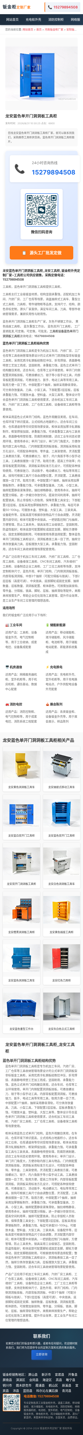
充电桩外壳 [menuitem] (33, 19)
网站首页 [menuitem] (12, 19)
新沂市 (46, 1374)
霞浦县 (40, 1385)
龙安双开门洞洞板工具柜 (21, 884)
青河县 (66, 1390)
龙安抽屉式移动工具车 (61, 787)
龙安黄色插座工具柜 (61, 932)
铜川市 (7, 1385)
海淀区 (47, 1380)
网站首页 (28, 29)
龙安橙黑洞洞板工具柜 (21, 932)
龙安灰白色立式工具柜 (61, 1029)
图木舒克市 (23, 1385)
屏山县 (33, 1374)
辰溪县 (66, 1385)
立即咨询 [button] (41, 1354)
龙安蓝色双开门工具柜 (61, 835)
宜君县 (59, 1374)
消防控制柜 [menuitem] (56, 19)
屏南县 (7, 1380)
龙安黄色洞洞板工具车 (21, 787)
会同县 (34, 1380)
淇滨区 (20, 1380)
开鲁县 (72, 1374)
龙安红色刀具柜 (61, 980)
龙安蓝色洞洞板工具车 (21, 980)
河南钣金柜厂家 (54, 29)
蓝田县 (27, 1390)
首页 (39, 29)
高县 (59, 1380)
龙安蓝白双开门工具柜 (21, 835)
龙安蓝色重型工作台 (21, 1029)
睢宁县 (70, 1380)
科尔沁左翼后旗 (47, 1390)
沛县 (16, 1390)
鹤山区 (53, 1385)
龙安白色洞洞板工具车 (61, 884)
